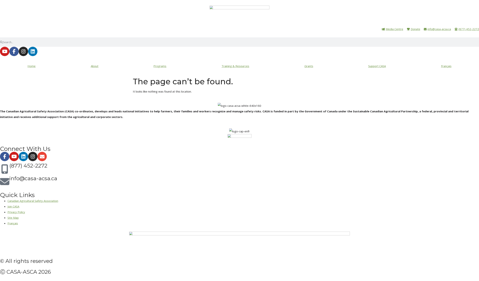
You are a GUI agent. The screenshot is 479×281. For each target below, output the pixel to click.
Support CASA (377, 66)
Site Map (13, 217)
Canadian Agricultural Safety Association (32, 201)
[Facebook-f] (14, 51)
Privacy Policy (16, 212)
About (94, 66)
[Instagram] (23, 51)
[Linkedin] (32, 51)
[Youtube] (4, 51)
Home (32, 66)
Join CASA (13, 206)
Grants (308, 66)
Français (446, 66)
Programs (159, 66)
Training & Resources (235, 66)
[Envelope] (42, 156)
